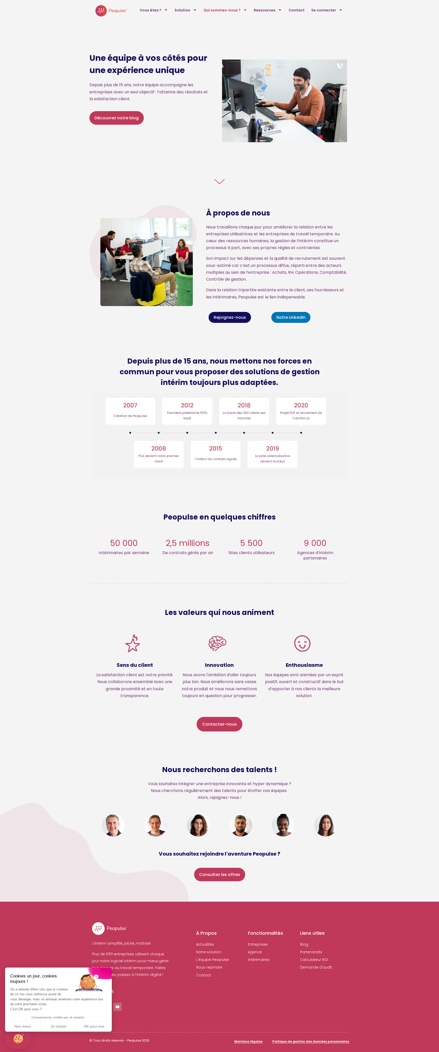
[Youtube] (117, 1007)
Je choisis (58, 1026)
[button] (229, 100)
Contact (297, 10)
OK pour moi (94, 1026)
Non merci (22, 1026)
